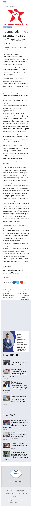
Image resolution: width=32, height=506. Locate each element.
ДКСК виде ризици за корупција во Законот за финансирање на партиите (19, 435)
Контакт (16, 497)
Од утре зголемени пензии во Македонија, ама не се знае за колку (19, 445)
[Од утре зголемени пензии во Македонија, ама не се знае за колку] (6, 445)
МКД (10, 27)
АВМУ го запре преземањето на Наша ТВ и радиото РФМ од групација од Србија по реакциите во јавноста (15, 373)
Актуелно (5, 27)
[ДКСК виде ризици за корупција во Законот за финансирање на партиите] (6, 434)
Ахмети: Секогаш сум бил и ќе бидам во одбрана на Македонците (8, 294)
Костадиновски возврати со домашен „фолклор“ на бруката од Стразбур (19, 362)
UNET (20, 502)
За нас (9, 491)
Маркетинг (10, 494)
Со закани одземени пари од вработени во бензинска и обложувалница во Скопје (23, 296)
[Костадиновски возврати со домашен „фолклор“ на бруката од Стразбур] (6, 362)
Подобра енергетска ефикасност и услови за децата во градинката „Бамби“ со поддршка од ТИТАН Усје (15, 455)
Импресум (20, 491)
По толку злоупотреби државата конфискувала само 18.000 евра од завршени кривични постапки (15, 399)
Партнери (23, 494)
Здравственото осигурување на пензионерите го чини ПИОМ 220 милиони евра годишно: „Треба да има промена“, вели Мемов (15, 386)
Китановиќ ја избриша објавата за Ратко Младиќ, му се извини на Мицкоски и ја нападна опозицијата (16, 424)
